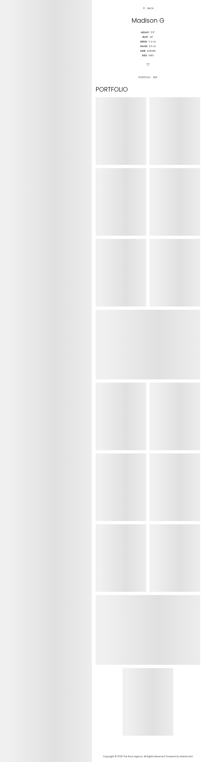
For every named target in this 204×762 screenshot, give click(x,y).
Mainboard (186, 756)
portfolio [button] (144, 77)
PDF (155, 77)
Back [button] (148, 8)
